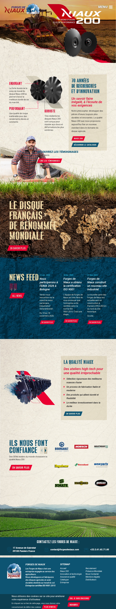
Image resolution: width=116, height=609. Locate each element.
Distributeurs (91, 580)
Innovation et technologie (71, 574)
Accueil (63, 568)
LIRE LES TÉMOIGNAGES (50, 160)
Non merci (74, 604)
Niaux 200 (64, 571)
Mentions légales (93, 577)
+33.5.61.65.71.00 (99, 549)
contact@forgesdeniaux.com (64, 549)
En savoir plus (73, 413)
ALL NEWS (17, 296)
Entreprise (64, 582)
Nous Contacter (92, 574)
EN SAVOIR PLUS (18, 248)
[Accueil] (24, 9)
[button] (45, 450)
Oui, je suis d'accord (79, 598)
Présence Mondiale (94, 571)
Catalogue (64, 580)
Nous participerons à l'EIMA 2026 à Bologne (49, 284)
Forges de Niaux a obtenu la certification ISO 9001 (72, 284)
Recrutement (91, 568)
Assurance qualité (67, 577)
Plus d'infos (50, 606)
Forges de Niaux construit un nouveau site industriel (97, 284)
